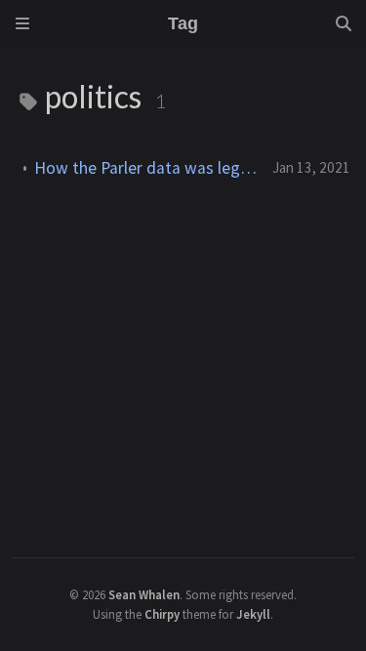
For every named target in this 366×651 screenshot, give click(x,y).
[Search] (343, 23)
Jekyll (253, 614)
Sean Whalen (144, 594)
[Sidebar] (22, 23)
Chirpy (162, 614)
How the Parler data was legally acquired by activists (145, 168)
